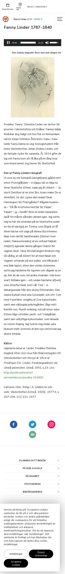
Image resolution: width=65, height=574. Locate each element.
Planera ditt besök (32, 460)
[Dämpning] (47, 42)
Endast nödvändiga (41, 554)
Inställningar (16, 554)
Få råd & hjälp (32, 468)
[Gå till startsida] (6, 19)
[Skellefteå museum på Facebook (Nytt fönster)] (14, 427)
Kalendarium (7, 9)
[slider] (28, 43)
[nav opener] (59, 19)
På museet (33, 476)
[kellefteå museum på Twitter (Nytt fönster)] (32, 427)
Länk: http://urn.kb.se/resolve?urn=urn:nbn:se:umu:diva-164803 (29, 372)
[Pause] (8, 42)
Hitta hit (18, 9)
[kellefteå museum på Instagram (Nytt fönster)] (51, 427)
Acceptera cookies (16, 563)
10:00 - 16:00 (33, 19)
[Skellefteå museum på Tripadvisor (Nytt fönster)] (32, 437)
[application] (32, 42)
